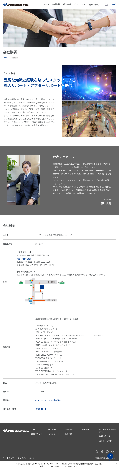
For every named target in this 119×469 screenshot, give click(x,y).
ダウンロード (79, 4)
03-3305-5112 (26, 262)
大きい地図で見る (24, 259)
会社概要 (86, 430)
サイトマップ (8, 458)
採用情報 (69, 434)
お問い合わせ (104, 436)
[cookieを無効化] (116, 463)
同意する (43, 466)
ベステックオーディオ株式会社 (48, 400)
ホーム (46, 4)
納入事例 (67, 4)
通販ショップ (95, 4)
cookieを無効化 (55, 466)
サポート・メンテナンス (107, 431)
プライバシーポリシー (27, 458)
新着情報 (69, 430)
